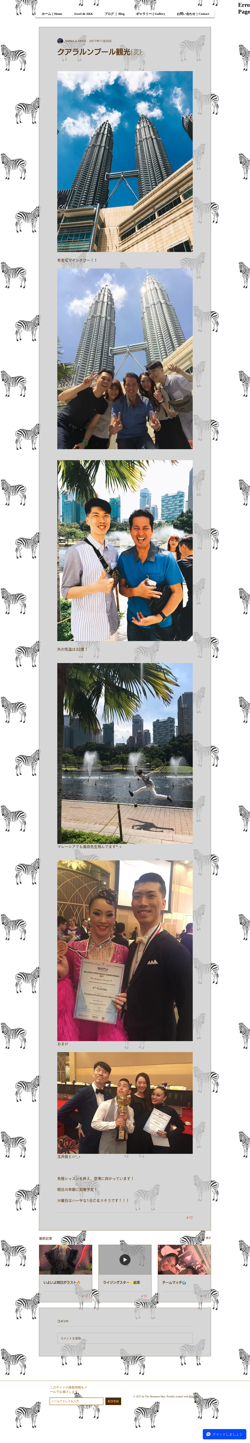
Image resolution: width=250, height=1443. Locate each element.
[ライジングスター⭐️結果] (125, 1260)
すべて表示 (204, 1238)
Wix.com (193, 1396)
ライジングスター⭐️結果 (121, 1282)
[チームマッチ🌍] (184, 1260)
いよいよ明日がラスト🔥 (62, 1282)
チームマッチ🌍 (174, 1282)
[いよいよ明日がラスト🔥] (65, 1260)
